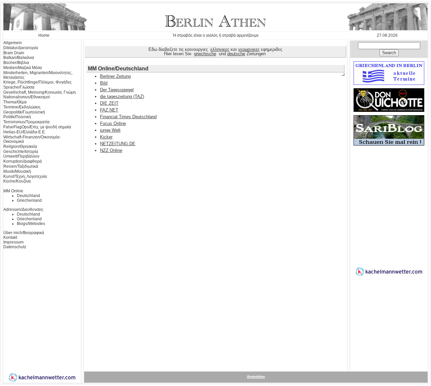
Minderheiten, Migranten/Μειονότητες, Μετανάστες (37, 75)
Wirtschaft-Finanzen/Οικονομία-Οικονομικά (32, 139)
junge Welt (110, 130)
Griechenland (29, 200)
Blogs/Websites (31, 223)
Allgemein (12, 42)
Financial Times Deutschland (128, 116)
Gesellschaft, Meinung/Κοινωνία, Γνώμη (39, 92)
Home (43, 35)
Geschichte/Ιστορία (20, 151)
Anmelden (256, 377)
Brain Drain (13, 53)
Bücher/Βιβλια (16, 62)
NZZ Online (111, 150)
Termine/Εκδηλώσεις (22, 107)
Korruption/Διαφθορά (22, 161)
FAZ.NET (109, 109)
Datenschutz (14, 247)
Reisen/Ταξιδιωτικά (20, 166)
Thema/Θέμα (15, 102)
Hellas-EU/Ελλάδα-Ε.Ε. (24, 132)
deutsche (236, 53)
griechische (205, 53)
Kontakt (10, 237)
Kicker (106, 136)
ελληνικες (219, 49)
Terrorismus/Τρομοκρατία (26, 122)
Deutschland (28, 195)
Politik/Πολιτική (17, 117)
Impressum (13, 242)
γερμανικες (249, 49)
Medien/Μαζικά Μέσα (22, 67)
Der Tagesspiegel (117, 89)
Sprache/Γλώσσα (18, 87)
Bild (103, 83)
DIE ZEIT (109, 103)
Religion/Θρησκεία (20, 146)
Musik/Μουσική (17, 171)
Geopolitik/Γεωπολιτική (24, 112)
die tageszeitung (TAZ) (122, 96)
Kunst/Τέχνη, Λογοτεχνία (25, 176)
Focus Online (113, 123)
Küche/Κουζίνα (17, 181)
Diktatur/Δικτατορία (20, 47)
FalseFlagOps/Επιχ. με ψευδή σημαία (37, 127)
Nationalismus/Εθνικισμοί (26, 97)
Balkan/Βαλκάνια (18, 57)
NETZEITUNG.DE (117, 143)
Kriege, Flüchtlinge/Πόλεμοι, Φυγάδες (37, 82)
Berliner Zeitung (115, 76)
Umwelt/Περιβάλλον (21, 156)
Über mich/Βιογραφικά (23, 232)
